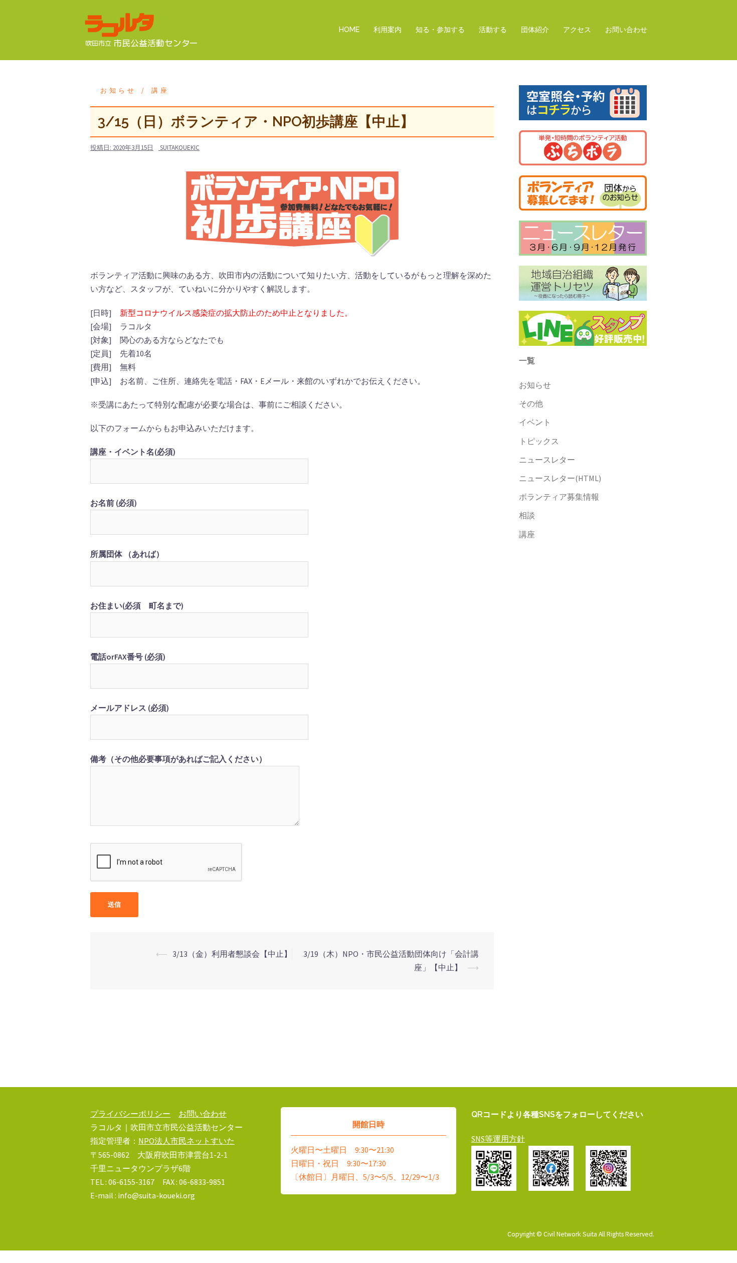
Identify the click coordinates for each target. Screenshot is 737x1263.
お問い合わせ (626, 30)
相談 (527, 515)
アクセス (577, 30)
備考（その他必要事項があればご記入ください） (178, 759)
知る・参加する (440, 30)
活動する (493, 30)
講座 (160, 90)
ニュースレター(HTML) (560, 478)
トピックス (539, 441)
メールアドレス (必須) (129, 708)
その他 (531, 403)
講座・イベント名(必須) (132, 452)
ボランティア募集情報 (559, 497)
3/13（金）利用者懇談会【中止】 (232, 954)
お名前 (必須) (113, 503)
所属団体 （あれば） (127, 554)
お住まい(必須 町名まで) (136, 605)
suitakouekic (180, 147)
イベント (535, 422)
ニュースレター (547, 460)
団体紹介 (535, 30)
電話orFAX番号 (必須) (127, 657)
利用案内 (388, 30)
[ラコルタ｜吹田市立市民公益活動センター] (141, 29)
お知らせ (118, 90)
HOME (349, 30)
